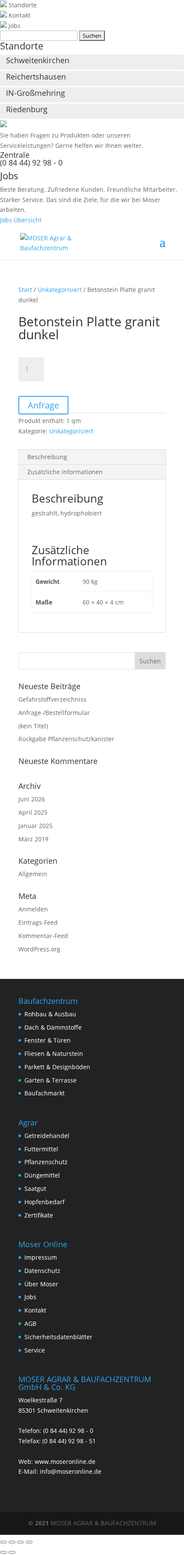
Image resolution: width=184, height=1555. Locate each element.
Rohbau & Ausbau (50, 1014)
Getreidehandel (46, 1136)
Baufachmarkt (44, 1093)
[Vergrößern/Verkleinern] (3, 1542)
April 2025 (32, 812)
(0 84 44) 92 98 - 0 (31, 162)
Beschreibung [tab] (47, 457)
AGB (30, 1323)
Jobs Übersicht (21, 220)
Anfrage (43, 405)
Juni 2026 (31, 799)
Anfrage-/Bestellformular (54, 712)
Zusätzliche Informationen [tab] (65, 472)
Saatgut (35, 1188)
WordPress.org (39, 949)
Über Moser (41, 1284)
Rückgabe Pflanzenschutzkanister (66, 739)
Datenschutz (42, 1271)
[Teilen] (20, 1542)
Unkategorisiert (60, 289)
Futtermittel (41, 1149)
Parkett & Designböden (57, 1067)
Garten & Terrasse (50, 1080)
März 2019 (33, 839)
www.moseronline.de (65, 1461)
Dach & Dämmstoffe (53, 1027)
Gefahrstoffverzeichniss (52, 699)
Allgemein (32, 874)
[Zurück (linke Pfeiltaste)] (3, 1552)
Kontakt (35, 1310)
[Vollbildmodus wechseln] (12, 1542)
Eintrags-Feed (38, 922)
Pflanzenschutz (46, 1162)
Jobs (30, 1297)
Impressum (40, 1257)
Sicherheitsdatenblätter (58, 1337)
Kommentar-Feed (43, 936)
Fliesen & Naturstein (53, 1053)
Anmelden (33, 909)
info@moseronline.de (70, 1471)
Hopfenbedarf (44, 1202)
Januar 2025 (35, 826)
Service (34, 1350)
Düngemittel (42, 1175)
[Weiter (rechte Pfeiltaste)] (12, 1552)
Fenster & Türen (47, 1040)
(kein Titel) (33, 726)
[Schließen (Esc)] (29, 1542)
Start (25, 289)
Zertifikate (38, 1215)
